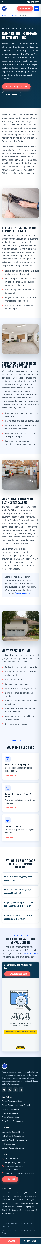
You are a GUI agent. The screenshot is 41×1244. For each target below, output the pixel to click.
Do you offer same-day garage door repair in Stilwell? (18, 878)
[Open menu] (36, 8)
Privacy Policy (7, 1230)
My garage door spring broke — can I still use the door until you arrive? (18, 904)
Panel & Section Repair (11, 1117)
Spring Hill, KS (31, 1207)
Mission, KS (6, 1200)
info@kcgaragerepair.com (15, 1162)
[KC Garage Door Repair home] (4, 8)
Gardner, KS (20, 1207)
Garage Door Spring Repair (12, 1101)
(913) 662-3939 (22, 593)
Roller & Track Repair (10, 1113)
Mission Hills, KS (18, 1200)
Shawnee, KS (17, 1196)
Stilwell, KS (6, 1210)
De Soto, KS (16, 1210)
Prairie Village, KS (30, 1196)
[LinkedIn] (15, 1089)
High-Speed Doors (9, 1144)
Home (4, 15)
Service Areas (13, 15)
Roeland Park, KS (21, 1203)
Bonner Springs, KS (30, 1210)
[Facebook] (4, 1089)
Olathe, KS (33, 1193)
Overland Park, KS (9, 1193)
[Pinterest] (21, 1089)
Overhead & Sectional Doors (13, 1132)
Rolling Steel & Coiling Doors (13, 1136)
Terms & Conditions (21, 1230)
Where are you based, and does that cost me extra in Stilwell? (18, 917)
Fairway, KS (30, 1200)
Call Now (12, 1179)
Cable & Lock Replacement (12, 1121)
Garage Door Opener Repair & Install (16, 1105)
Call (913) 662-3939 (18, 86)
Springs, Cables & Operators (13, 1148)
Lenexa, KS (6, 1196)
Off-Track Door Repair (10, 1109)
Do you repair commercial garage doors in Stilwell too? (17, 891)
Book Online (25, 8)
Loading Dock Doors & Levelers (14, 1140)
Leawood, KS (22, 1193)
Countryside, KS (8, 1207)
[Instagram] (10, 1089)
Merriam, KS (33, 1203)
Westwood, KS (7, 1203)
